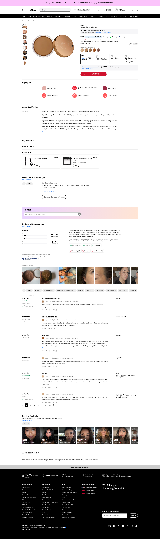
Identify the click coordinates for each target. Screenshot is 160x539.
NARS (82, 25)
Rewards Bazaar (46, 510)
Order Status (45, 494)
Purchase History (46, 497)
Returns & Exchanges (67, 489)
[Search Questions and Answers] (24, 183)
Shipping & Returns (87, 68)
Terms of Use (34, 527)
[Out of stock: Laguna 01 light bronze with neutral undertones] (82, 50)
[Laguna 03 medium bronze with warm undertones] (90, 50)
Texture (109, 32)
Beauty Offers (45, 507)
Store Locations (66, 510)
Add (37, 165)
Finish (104, 32)
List (136, 44)
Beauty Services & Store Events (50, 502)
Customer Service (66, 487)
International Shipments (68, 499)
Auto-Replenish (46, 505)
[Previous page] (22, 405)
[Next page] (53, 405)
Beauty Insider (45, 487)
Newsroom (25, 489)
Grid (131, 44)
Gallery (44, 492)
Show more (45, 132)
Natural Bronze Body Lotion (80, 460)
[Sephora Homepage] (29, 10)
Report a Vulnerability (27, 517)
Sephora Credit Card (47, 489)
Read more (45, 348)
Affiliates (24, 499)
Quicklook (28, 165)
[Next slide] (72, 46)
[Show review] (31, 275)
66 (50, 405)
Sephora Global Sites (27, 507)
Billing (63, 497)
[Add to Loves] (110, 74)
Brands (101, 16)
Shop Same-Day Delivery (48, 517)
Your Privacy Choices (57, 527)
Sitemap (48, 527)
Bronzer (35, 21)
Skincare (58, 16)
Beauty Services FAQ (67, 505)
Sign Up (133, 515)
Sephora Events (26, 502)
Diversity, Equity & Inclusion (29, 510)
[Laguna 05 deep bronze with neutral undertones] (98, 50)
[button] (107, 37)
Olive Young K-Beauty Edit (36, 16)
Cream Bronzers (93, 460)
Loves (43, 512)
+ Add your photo (27, 420)
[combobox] (55, 10)
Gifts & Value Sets (111, 16)
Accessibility (65, 515)
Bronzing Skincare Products (63, 460)
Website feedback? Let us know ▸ (80, 467)
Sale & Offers (134, 16)
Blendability (99, 32)
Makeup (49, 16)
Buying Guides (66, 502)
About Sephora (26, 487)
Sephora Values (26, 494)
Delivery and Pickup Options (69, 492)
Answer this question (50, 191)
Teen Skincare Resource (68, 517)
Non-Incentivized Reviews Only (65, 290)
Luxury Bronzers (38, 460)
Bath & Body (83, 16)
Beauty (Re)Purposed (27, 515)
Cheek (29, 21)
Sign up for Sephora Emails (111, 511)
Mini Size (92, 16)
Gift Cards (123, 16)
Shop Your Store (46, 515)
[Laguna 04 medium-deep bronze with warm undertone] (94, 50)
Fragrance (67, 16)
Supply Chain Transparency (29, 497)
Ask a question (95, 30)
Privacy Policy (25, 527)
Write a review (26, 226)
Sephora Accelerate (27, 512)
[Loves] (132, 10)
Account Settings (46, 499)
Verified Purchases (48, 290)
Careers (24, 492)
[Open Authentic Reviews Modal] (38, 259)
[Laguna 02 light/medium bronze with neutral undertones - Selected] (86, 50)
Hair (75, 16)
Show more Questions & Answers (54, 197)
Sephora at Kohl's (66, 507)
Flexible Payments (66, 512)
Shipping (64, 494)
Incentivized (62, 437)
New (23, 16)
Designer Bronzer (49, 460)
